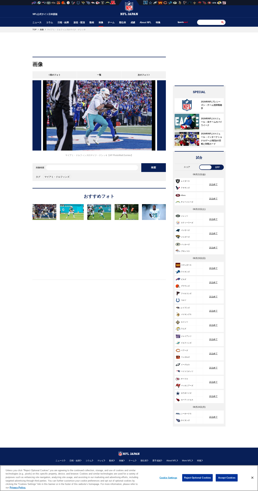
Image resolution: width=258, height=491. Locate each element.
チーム (111, 22)
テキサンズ (185, 188)
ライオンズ (185, 272)
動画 (92, 22)
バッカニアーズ (187, 385)
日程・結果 (63, 22)
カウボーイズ (186, 393)
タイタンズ (185, 420)
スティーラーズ (187, 223)
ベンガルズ (185, 357)
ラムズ (183, 329)
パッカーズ (185, 244)
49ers (183, 195)
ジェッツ (184, 216)
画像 (101, 22)
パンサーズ (185, 230)
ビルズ (183, 279)
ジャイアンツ (186, 336)
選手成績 (156, 460)
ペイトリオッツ (187, 371)
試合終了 (213, 184)
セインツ (184, 322)
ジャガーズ (185, 237)
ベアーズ (184, 350)
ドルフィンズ (186, 343)
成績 (133, 22)
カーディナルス (187, 400)
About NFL (145, 22)
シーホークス (186, 414)
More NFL (186, 460)
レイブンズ (185, 308)
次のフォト (143, 75)
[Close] (252, 478)
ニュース (37, 22)
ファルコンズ (186, 293)
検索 (153, 167)
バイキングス (186, 314)
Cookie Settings (168, 477)
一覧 (99, 75)
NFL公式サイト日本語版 (45, 14)
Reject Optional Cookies (197, 477)
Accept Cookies (226, 477)
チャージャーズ (187, 202)
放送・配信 (79, 22)
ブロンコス (185, 251)
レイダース (185, 181)
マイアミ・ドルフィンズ (57, 176)
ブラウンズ (185, 286)
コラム (49, 22)
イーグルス (185, 365)
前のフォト (55, 75)
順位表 (122, 22)
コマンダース (186, 265)
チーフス (184, 379)
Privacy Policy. (18, 487)
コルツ (183, 300)
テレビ (100, 460)
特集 (158, 22)
